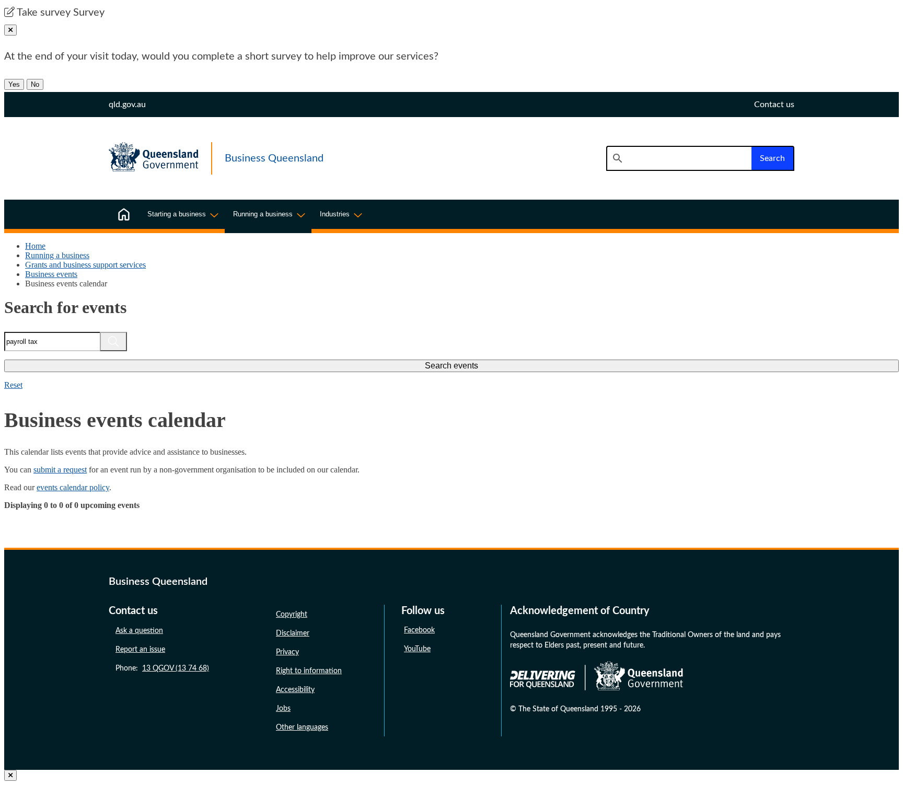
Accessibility (295, 690)
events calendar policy (73, 487)
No (35, 84)
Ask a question (139, 630)
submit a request (60, 469)
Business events (51, 274)
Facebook (419, 630)
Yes (14, 84)
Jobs (283, 708)
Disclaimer (292, 633)
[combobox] (678, 158)
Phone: (162, 668)
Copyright (291, 614)
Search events (451, 365)
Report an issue (140, 649)
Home (35, 245)
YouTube (417, 649)
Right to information (309, 671)
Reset (13, 384)
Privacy (287, 652)
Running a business (57, 255)
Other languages (302, 727)
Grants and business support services (85, 264)
